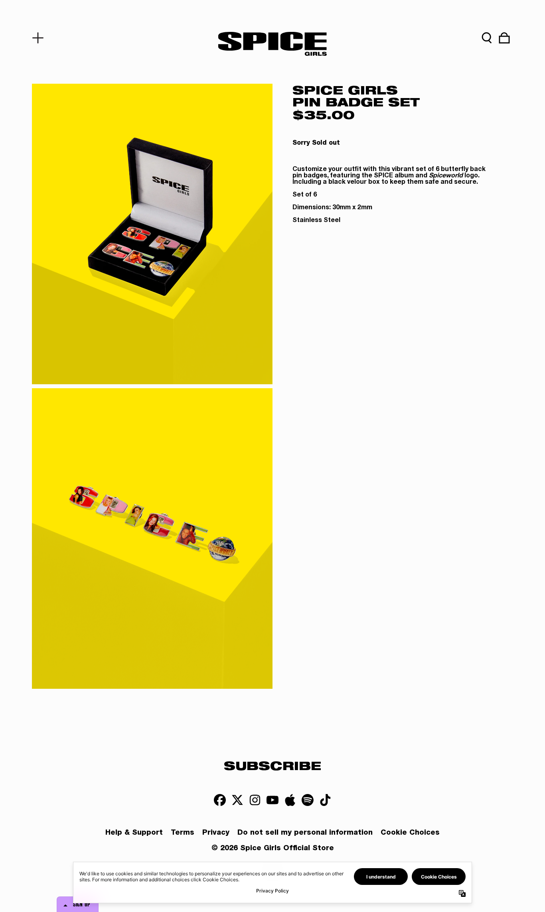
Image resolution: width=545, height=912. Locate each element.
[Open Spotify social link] (307, 800)
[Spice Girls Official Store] (272, 44)
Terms (182, 833)
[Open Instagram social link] (255, 800)
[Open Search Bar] (487, 38)
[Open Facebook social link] (220, 800)
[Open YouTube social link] (272, 800)
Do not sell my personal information (305, 833)
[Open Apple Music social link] (290, 800)
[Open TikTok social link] (325, 800)
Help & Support (134, 833)
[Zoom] (152, 234)
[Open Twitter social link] (237, 800)
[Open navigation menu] (40, 38)
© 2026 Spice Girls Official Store (272, 848)
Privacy (215, 833)
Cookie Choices (410, 833)
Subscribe (272, 765)
